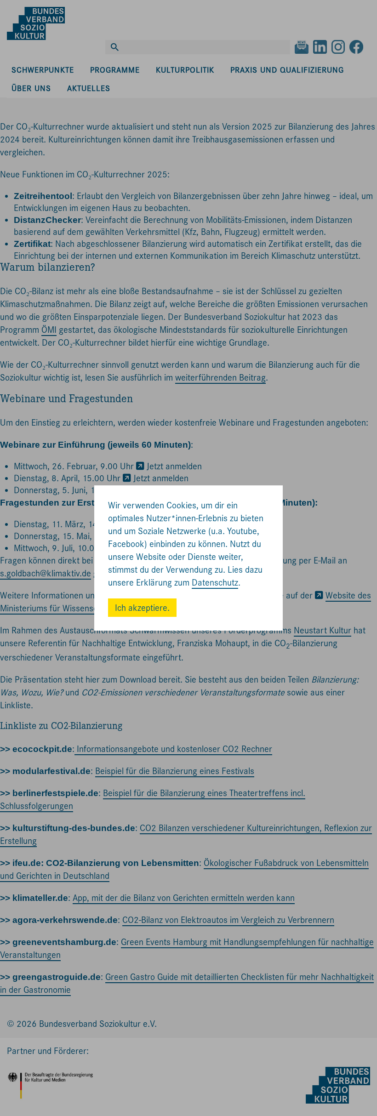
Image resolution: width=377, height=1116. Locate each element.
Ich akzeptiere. (142, 608)
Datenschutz (215, 582)
